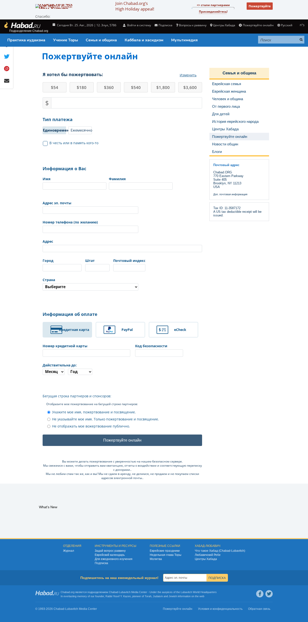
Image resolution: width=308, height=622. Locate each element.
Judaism (158, 596)
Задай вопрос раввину (110, 550)
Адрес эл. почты (57, 203)
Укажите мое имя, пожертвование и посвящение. (94, 412)
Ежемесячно (81, 130)
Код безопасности (151, 346)
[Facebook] (259, 593)
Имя (46, 179)
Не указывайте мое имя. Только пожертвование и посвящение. (105, 419)
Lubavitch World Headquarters (199, 592)
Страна (49, 279)
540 (136, 87)
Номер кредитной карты (65, 346)
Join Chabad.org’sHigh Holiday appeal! (134, 6)
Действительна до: (60, 365)
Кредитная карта (74, 329)
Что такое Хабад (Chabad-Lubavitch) (220, 550)
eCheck (180, 329)
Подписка (101, 563)
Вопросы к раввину (192, 25)
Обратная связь (259, 609)
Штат (90, 260)
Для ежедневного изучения (113, 559)
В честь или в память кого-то (73, 143)
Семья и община (101, 40)
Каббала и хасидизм (144, 40)
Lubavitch (125, 592)
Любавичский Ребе (208, 555)
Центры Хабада (206, 559)
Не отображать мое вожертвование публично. (91, 426)
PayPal (127, 329)
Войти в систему (138, 25)
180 (81, 87)
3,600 (190, 87)
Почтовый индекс (129, 260)
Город (48, 260)
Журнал (68, 550)
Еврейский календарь (110, 555)
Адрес (48, 241)
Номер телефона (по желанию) (70, 222)
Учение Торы (65, 40)
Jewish (173, 596)
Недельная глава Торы (165, 555)
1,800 (163, 87)
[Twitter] (269, 593)
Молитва (156, 559)
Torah (148, 596)
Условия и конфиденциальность (220, 609)
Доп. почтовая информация (230, 194)
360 (109, 87)
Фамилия (117, 179)
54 (54, 87)
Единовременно (54, 130)
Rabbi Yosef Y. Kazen (118, 596)
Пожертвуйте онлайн (258, 25)
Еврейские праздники (165, 550)
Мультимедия (184, 40)
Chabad (113, 592)
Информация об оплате (70, 314)
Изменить (188, 75)
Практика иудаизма (26, 40)
